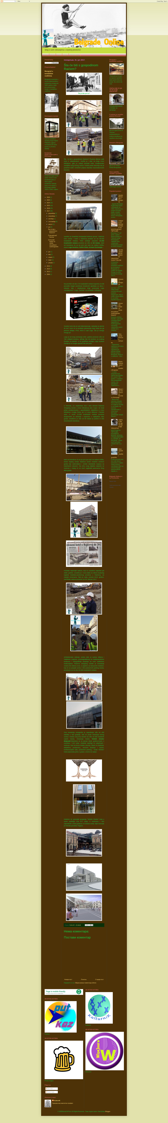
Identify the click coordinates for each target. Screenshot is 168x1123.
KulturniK (57, 1100)
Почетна (83, 979)
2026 (48, 197)
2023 (48, 205)
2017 (48, 211)
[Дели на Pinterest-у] (92, 925)
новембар (51, 216)
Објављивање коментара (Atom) (85, 983)
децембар (51, 213)
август (50, 224)
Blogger (107, 1111)
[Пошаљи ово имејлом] (86, 925)
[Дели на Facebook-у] (91, 925)
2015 (48, 269)
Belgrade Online (112, 481)
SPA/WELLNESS (74, 55)
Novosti (52, 55)
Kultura (65, 55)
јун (49, 251)
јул (49, 227)
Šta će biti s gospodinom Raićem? (52, 231)
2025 (48, 200)
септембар (52, 221)
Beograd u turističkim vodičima (49, 73)
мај (49, 254)
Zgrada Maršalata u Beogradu (120, 198)
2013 (48, 271)
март (50, 260)
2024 (48, 202)
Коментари (50, 1092)
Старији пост (99, 979)
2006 (48, 274)
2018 (48, 208)
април (50, 257)
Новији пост (68, 979)
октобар (51, 219)
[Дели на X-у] (89, 925)
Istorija (59, 55)
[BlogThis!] (87, 925)
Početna (45, 55)
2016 (48, 266)
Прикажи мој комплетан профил (62, 1103)
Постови (50, 1088)
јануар (50, 262)
